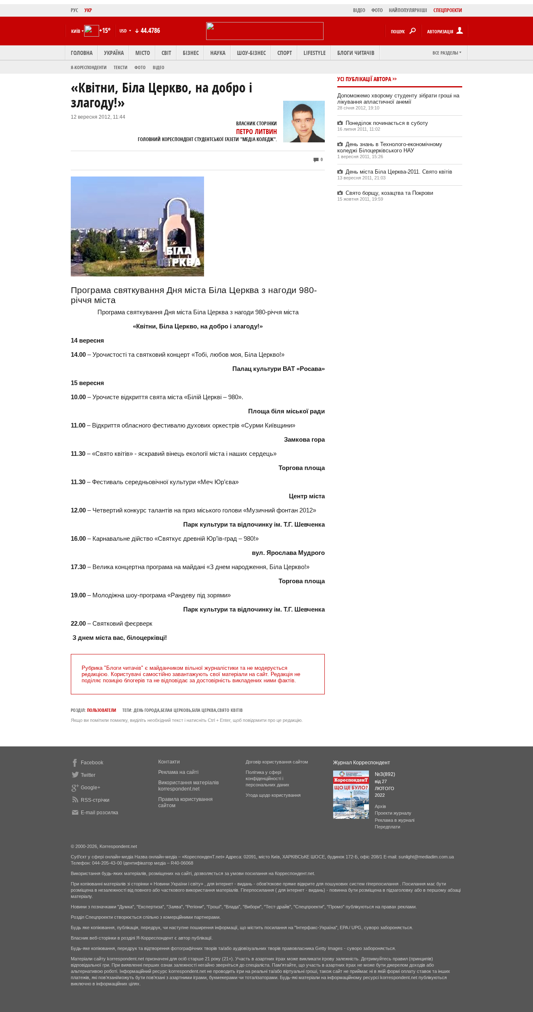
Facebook (92, 763)
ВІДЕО (359, 10)
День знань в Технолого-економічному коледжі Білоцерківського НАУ (389, 147)
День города (146, 710)
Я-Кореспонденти (89, 67)
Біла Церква (204, 710)
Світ (166, 53)
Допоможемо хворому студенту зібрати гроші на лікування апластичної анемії (398, 98)
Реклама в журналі (394, 820)
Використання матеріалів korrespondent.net (188, 786)
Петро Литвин (256, 131)
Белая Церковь (176, 710)
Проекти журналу (393, 813)
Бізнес (191, 53)
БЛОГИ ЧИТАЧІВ (355, 53)
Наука (217, 53)
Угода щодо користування (273, 795)
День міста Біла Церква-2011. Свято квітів (399, 172)
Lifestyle (315, 53)
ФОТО (377, 10)
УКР (88, 10)
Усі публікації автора (364, 79)
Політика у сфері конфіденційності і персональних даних (267, 778)
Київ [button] (75, 31)
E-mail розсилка (99, 813)
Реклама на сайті (178, 772)
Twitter (88, 775)
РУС (74, 10)
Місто (142, 53)
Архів (380, 806)
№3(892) (385, 774)
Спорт (284, 53)
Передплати (387, 826)
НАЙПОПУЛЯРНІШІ (408, 10)
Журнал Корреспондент (361, 763)
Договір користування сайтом (277, 761)
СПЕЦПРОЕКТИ (447, 10)
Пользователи (101, 710)
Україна (114, 53)
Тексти (120, 67)
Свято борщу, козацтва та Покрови (389, 193)
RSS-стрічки (95, 800)
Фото (140, 67)
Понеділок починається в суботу (387, 123)
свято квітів (230, 710)
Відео (158, 67)
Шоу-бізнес (251, 53)
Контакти (169, 762)
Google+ (90, 788)
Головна (81, 53)
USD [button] (124, 30)
